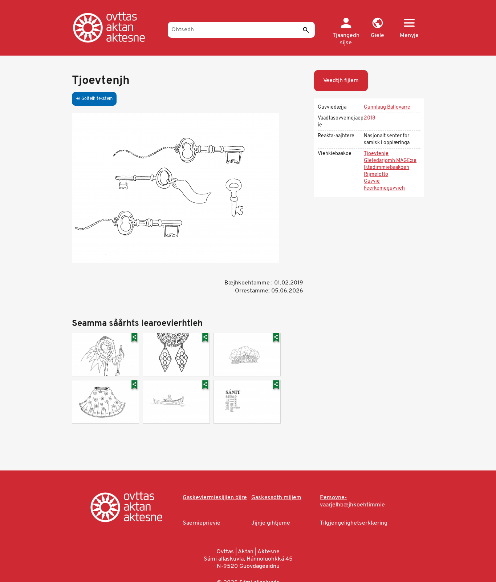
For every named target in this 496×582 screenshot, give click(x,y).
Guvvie (372, 181)
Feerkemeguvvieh (384, 188)
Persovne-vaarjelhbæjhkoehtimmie (352, 501)
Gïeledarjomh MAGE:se (390, 160)
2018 (369, 118)
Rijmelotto (376, 174)
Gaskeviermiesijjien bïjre (215, 497)
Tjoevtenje (376, 153)
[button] (377, 28)
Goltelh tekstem (94, 99)
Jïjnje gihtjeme (270, 523)
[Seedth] (305, 29)
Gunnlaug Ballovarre (387, 107)
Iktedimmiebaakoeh (386, 167)
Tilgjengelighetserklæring (353, 523)
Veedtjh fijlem (341, 80)
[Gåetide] (116, 27)
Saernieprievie (201, 523)
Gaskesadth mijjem (276, 497)
